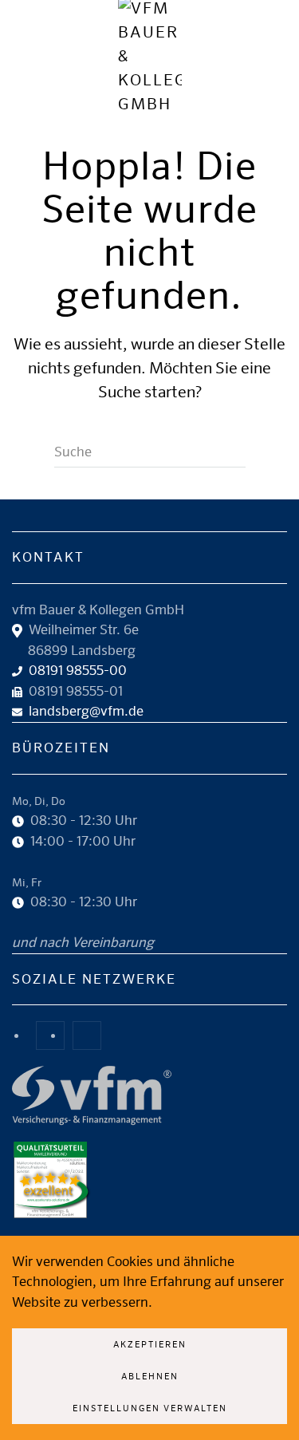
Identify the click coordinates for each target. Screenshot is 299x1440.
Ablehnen (150, 1376)
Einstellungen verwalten (150, 1408)
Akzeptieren (150, 1344)
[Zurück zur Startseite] (150, 56)
